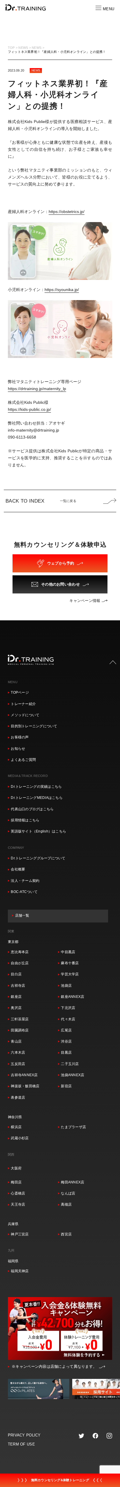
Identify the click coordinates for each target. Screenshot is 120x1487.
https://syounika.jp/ (62, 289)
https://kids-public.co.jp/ (29, 409)
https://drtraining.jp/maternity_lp (37, 388)
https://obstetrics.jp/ (66, 211)
